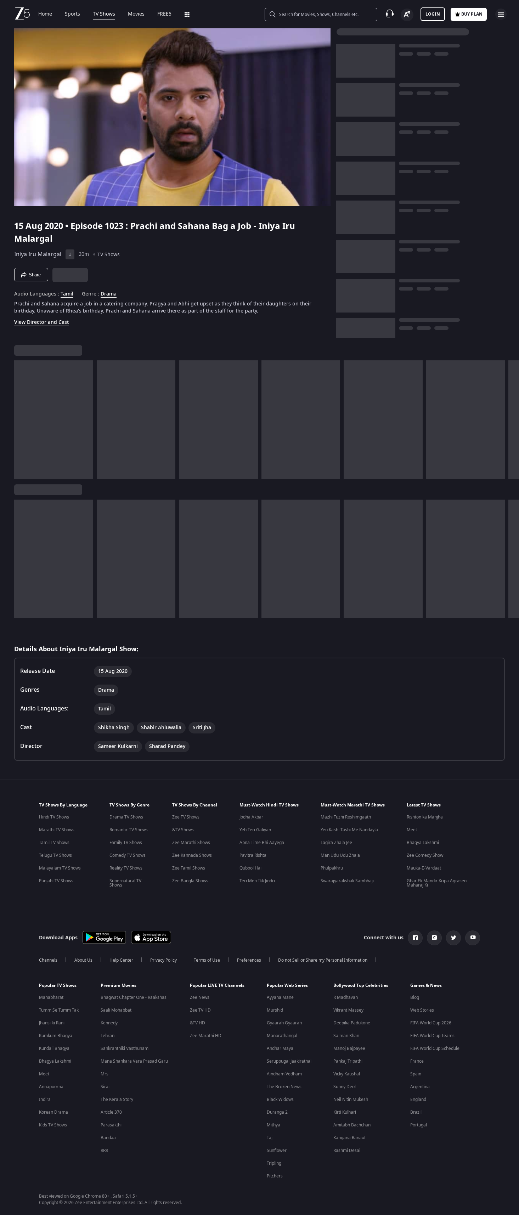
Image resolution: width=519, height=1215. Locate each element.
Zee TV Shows (185, 817)
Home (45, 14)
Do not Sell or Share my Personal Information (322, 960)
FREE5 (164, 14)
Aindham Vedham (284, 1074)
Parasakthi (111, 1125)
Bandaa (108, 1138)
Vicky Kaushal (346, 1074)
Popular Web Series (287, 985)
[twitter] (453, 937)
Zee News (199, 997)
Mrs (104, 1074)
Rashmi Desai (346, 1150)
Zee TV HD (200, 1010)
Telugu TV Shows (55, 855)
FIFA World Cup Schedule (434, 1048)
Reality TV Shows (125, 868)
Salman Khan (346, 1036)
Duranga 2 (277, 1112)
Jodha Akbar (251, 817)
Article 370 (111, 1112)
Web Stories (422, 1010)
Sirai (105, 1087)
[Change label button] (407, 15)
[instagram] (434, 937)
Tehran (107, 1036)
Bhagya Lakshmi (423, 842)
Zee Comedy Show (425, 855)
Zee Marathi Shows (191, 842)
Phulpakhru (332, 868)
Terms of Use (207, 960)
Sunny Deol (344, 1087)
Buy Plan (472, 14)
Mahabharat (51, 997)
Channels (48, 960)
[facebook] (415, 937)
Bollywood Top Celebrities (360, 985)
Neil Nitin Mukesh (350, 1099)
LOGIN (432, 14)
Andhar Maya (280, 1048)
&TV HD (197, 1023)
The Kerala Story (117, 1099)
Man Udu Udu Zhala (340, 855)
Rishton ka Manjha (425, 817)
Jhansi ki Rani (51, 1023)
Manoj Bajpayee (349, 1048)
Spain (415, 1074)
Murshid (275, 1010)
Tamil (67, 294)
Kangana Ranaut (349, 1138)
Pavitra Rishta (252, 855)
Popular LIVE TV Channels (217, 985)
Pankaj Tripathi (347, 1061)
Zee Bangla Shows (190, 881)
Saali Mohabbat (116, 1010)
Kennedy (109, 1023)
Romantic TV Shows (128, 830)
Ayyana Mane (280, 997)
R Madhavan (345, 997)
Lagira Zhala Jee (336, 842)
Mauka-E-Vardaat (424, 868)
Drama (109, 294)
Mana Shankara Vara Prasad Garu (134, 1061)
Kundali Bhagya (54, 1048)
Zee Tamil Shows (188, 868)
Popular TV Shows (58, 985)
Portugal (418, 1125)
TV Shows (104, 14)
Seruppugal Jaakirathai (289, 1061)
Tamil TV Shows (54, 842)
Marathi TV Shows (56, 830)
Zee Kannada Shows (192, 855)
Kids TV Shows (53, 1125)
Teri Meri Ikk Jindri (257, 881)
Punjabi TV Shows (56, 881)
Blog (414, 997)
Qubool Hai (250, 868)
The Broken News (284, 1087)
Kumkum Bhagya (55, 1036)
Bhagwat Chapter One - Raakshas (134, 997)
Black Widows (280, 1099)
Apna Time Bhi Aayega (261, 842)
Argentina (420, 1087)
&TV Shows (183, 830)
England (418, 1099)
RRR (104, 1150)
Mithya (273, 1125)
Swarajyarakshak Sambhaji (347, 881)
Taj (269, 1138)
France (417, 1061)
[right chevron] (511, 419)
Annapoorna (51, 1087)
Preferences (249, 960)
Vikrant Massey (348, 1010)
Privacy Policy (163, 960)
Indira (45, 1099)
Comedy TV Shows (127, 855)
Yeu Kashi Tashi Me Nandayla (349, 830)
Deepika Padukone (351, 1023)
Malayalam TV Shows (60, 868)
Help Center (121, 960)
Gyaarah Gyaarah (284, 1023)
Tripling (274, 1163)
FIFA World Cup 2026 (430, 1023)
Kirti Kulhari (344, 1112)
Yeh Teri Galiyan (255, 830)
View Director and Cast (41, 322)
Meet (412, 830)
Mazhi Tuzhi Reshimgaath (346, 817)
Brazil (416, 1112)
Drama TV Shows (126, 817)
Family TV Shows (125, 842)
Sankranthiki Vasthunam (124, 1048)
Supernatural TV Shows (125, 883)
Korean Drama (53, 1112)
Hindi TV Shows (54, 817)
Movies (136, 14)
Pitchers (275, 1176)
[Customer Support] (389, 14)
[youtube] (472, 937)
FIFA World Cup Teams (432, 1036)
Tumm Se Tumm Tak (59, 1010)
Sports (72, 14)
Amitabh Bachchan (352, 1125)
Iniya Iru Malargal (37, 254)
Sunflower (277, 1150)
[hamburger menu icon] (501, 14)
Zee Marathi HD (205, 1036)
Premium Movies (118, 985)
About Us (83, 960)
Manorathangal (282, 1036)
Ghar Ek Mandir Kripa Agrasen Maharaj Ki (437, 883)
